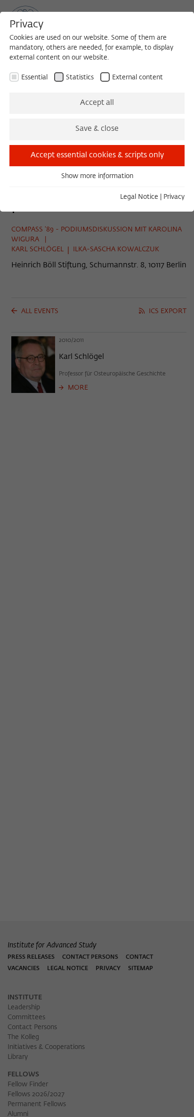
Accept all (97, 103)
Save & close (97, 129)
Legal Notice (139, 197)
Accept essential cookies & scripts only (97, 155)
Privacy (174, 197)
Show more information (97, 176)
